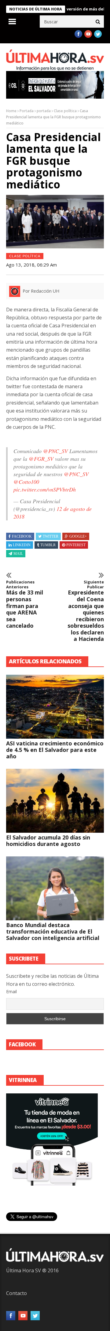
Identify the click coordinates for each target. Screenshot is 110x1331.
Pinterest (76, 545)
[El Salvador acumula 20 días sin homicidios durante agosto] (55, 801)
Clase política (65, 110)
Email (11, 991)
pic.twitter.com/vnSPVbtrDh (44, 489)
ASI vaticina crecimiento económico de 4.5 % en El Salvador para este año (55, 750)
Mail (18, 553)
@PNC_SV (55, 451)
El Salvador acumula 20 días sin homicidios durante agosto (48, 840)
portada (44, 110)
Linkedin (22, 545)
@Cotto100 (26, 481)
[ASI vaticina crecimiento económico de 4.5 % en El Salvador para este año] (55, 707)
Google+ (78, 536)
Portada (27, 110)
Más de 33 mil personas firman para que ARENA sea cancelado (24, 604)
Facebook (22, 536)
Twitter (50, 536)
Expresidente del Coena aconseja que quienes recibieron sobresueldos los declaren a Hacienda (86, 611)
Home (11, 110)
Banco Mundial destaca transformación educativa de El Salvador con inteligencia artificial (52, 931)
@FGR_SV (41, 458)
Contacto (16, 1293)
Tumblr (48, 545)
